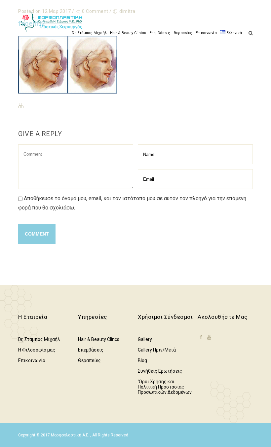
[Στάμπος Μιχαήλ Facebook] (201, 341)
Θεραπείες (183, 33)
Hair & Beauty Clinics (128, 33)
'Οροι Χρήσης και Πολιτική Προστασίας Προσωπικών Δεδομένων (165, 387)
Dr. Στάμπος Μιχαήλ (89, 33)
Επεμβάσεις (159, 33)
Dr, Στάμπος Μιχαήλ (39, 339)
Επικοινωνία (206, 33)
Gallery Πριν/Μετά (157, 350)
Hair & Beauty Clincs (98, 339)
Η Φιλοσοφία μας (36, 350)
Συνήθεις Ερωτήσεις (160, 371)
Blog (142, 360)
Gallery (145, 339)
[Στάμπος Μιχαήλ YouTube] (209, 337)
